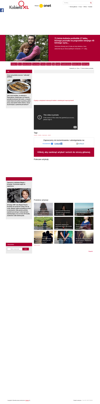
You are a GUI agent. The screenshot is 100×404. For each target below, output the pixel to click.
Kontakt (90, 6)
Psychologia (35, 64)
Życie (19, 64)
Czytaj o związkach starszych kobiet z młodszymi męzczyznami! (54, 100)
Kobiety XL (14, 64)
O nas (80, 6)
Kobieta (27, 400)
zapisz (25, 249)
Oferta (85, 6)
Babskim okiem (76, 64)
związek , (36, 135)
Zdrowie (49, 64)
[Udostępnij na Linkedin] (59, 143)
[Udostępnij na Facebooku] (48, 143)
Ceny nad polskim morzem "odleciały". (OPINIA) (18, 76)
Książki (58, 64)
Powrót (91, 251)
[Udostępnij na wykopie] (80, 143)
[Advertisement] (50, 22)
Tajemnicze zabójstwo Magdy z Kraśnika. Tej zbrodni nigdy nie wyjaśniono (16, 184)
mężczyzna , (45, 135)
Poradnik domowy (66, 64)
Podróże (43, 64)
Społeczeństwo (27, 64)
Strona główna (73, 6)
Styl (53, 64)
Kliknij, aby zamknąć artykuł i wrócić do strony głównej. (64, 152)
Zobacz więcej (37, 245)
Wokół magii (85, 64)
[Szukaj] (91, 2)
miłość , (49, 135)
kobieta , (40, 135)
